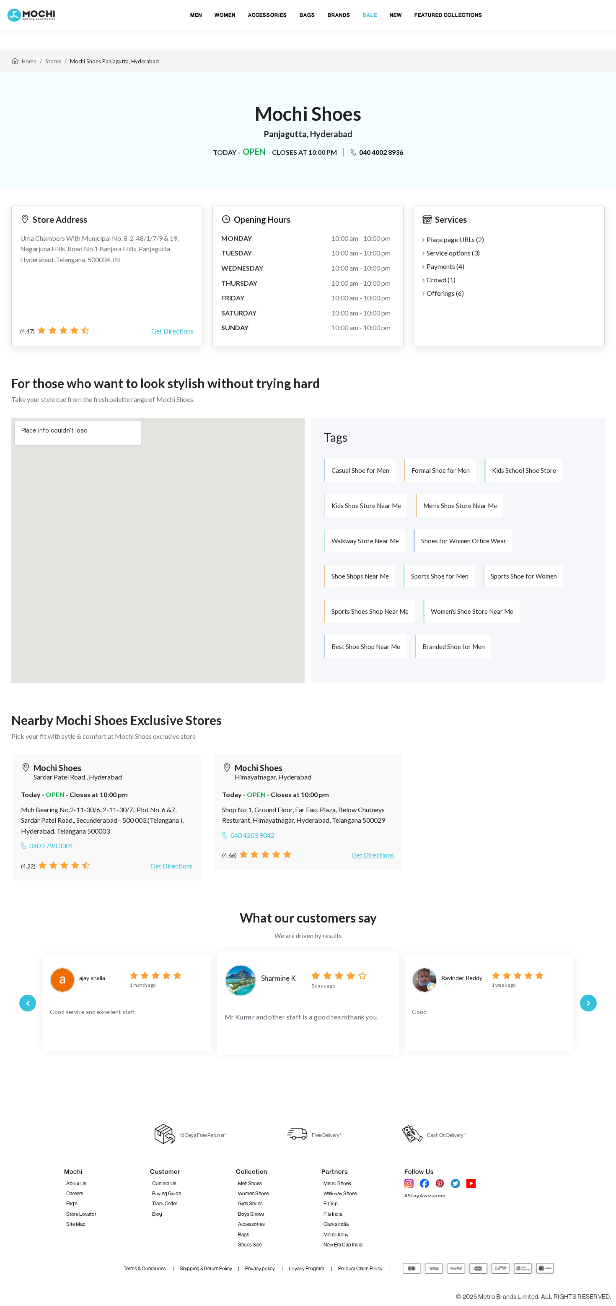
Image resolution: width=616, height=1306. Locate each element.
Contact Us (164, 1183)
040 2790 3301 (51, 846)
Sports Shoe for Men (439, 576)
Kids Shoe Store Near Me (366, 505)
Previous (27, 1003)
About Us (76, 1183)
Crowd (441, 280)
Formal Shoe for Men (441, 470)
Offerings (445, 293)
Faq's (72, 1203)
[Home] (15, 60)
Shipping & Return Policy (206, 1268)
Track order (164, 1203)
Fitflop (331, 1203)
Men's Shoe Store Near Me (460, 505)
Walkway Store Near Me (365, 541)
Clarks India (336, 1224)
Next (588, 1003)
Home (29, 61)
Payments (445, 266)
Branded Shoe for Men (453, 646)
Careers (74, 1193)
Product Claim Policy (360, 1268)
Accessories (251, 1224)
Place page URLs (455, 239)
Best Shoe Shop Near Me (365, 646)
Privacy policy (260, 1268)
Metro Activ (336, 1234)
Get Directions (172, 331)
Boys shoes (251, 1214)
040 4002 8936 (381, 152)
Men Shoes (250, 1183)
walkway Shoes (340, 1193)
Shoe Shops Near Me (360, 576)
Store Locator (81, 1214)
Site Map (75, 1224)
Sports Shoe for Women (524, 576)
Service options (453, 253)
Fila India (333, 1214)
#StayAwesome (424, 1195)
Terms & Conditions (145, 1268)
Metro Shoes (337, 1183)
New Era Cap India (343, 1244)
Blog (157, 1214)
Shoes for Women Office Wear (463, 541)
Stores (53, 61)
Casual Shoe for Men (360, 470)
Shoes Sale (250, 1244)
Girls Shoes (250, 1203)
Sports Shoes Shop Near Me (370, 611)
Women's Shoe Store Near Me (472, 611)
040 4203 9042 (252, 835)
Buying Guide (166, 1193)
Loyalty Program (307, 1268)
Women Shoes (253, 1193)
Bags (243, 1234)
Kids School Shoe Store (524, 470)
